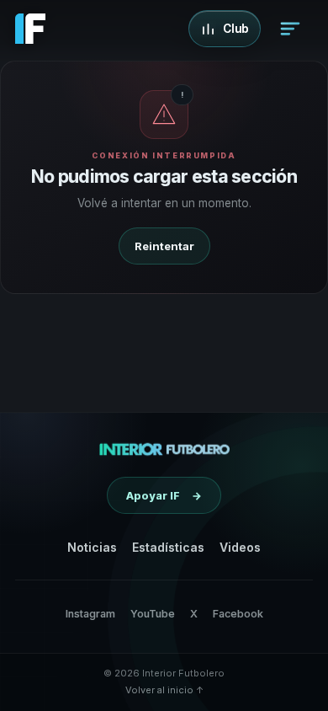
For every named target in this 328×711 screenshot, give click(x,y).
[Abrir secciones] (290, 28)
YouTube (152, 613)
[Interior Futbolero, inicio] (164, 449)
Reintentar (164, 246)
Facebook (238, 613)
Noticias (92, 547)
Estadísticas (168, 547)
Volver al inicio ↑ (164, 690)
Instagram (90, 613)
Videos (240, 547)
